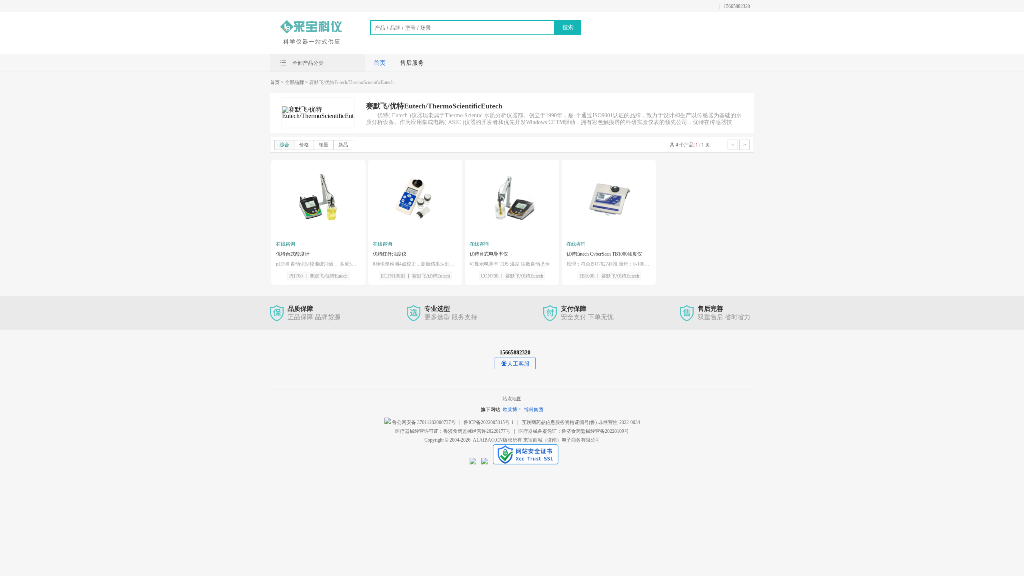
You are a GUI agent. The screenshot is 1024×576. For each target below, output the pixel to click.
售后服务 (412, 63)
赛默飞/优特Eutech (329, 276)
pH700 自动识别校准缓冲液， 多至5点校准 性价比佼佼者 (318, 264)
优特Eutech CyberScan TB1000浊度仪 (604, 254)
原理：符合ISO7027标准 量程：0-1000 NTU (608, 264)
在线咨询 (285, 244)
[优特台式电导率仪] (512, 200)
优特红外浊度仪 (389, 254)
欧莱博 (510, 409)
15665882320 (737, 6)
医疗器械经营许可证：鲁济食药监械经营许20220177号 (452, 431)
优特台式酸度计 (293, 254)
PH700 (296, 276)
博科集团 (533, 409)
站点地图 (512, 399)
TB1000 (586, 276)
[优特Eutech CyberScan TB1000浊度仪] (609, 200)
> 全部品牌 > (294, 82)
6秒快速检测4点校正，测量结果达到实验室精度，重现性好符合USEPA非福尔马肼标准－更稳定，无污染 (415, 264)
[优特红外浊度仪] (415, 200)
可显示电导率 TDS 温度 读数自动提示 (510, 264)
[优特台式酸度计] (318, 200)
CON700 (489, 276)
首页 (380, 63)
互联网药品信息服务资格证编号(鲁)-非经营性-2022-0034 (581, 422)
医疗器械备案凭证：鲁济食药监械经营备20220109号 (573, 431)
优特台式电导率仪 (489, 254)
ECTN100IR (393, 276)
